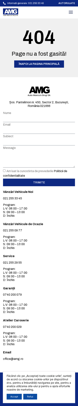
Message (9, 147)
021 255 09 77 (12, 230)
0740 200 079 (12, 294)
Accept (14, 396)
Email (6, 124)
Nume (7, 113)
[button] (70, 12)
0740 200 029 (12, 326)
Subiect (8, 136)
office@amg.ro (13, 358)
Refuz (30, 396)
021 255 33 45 (12, 198)
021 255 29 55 (12, 262)
